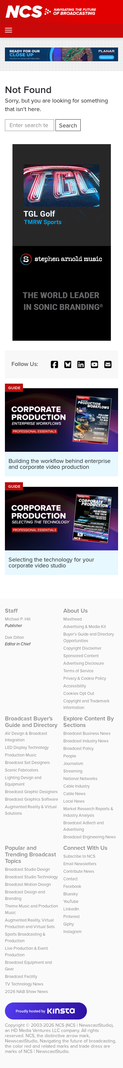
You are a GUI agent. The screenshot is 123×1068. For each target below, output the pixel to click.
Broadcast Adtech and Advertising (83, 826)
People (69, 756)
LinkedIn (71, 909)
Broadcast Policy (78, 748)
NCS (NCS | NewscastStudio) (84, 1025)
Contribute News (78, 871)
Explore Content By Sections (88, 721)
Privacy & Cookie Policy (84, 678)
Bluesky (70, 894)
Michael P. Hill (18, 619)
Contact (70, 879)
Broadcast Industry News (86, 741)
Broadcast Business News (87, 733)
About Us (75, 610)
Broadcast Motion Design (28, 884)
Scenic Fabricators (21, 770)
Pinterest (71, 916)
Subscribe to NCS (79, 856)
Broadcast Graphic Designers (31, 792)
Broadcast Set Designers (27, 762)
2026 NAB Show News (26, 991)
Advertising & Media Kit (84, 626)
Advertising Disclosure (83, 663)
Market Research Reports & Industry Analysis (88, 812)
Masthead (72, 619)
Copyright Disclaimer (82, 648)
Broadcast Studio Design (27, 869)
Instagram (72, 931)
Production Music (20, 755)
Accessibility (74, 686)
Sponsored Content (81, 656)
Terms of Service (78, 671)
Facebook (72, 886)
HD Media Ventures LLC (35, 1030)
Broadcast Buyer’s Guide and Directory (31, 721)
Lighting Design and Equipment (23, 780)
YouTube (70, 901)
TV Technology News (24, 984)
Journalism (73, 763)
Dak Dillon (14, 637)
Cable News (74, 794)
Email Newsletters (79, 864)
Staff (11, 610)
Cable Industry (76, 786)
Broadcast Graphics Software (31, 799)
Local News (74, 801)
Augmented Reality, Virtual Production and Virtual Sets (30, 923)
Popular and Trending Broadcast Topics (30, 854)
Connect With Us (85, 848)
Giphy (68, 924)
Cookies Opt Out (78, 693)
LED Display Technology (27, 747)
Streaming (72, 771)
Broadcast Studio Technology (31, 877)
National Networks (80, 778)
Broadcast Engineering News (89, 837)
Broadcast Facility (21, 976)
